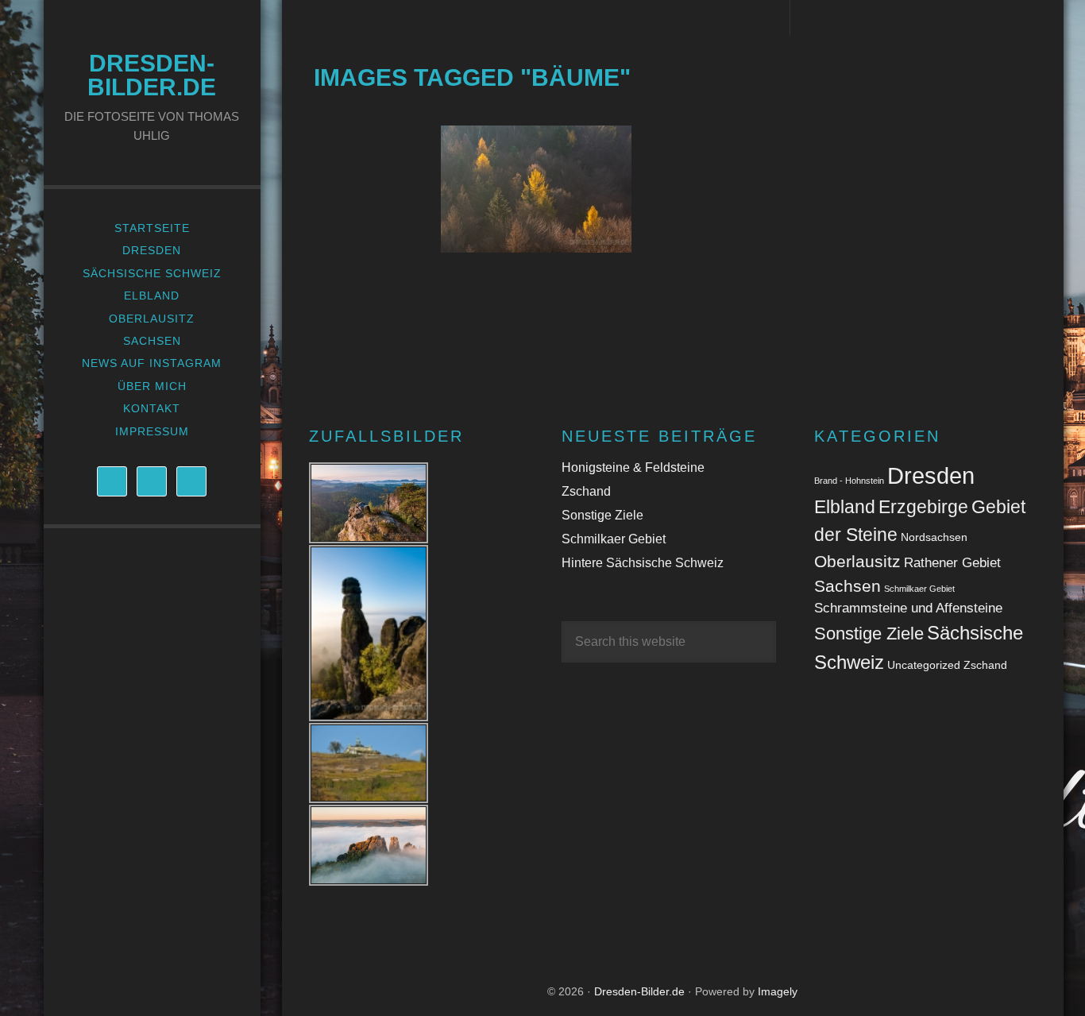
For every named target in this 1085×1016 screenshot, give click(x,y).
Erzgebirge (923, 506)
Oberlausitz (857, 561)
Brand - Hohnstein (849, 480)
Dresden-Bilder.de (151, 75)
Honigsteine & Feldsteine (633, 467)
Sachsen (847, 586)
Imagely (777, 991)
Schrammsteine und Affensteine (908, 608)
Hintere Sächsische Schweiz (643, 563)
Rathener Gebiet (952, 562)
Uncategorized (923, 665)
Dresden (931, 475)
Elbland (844, 506)
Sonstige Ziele (602, 515)
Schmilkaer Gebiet (614, 539)
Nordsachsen (934, 537)
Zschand (586, 491)
